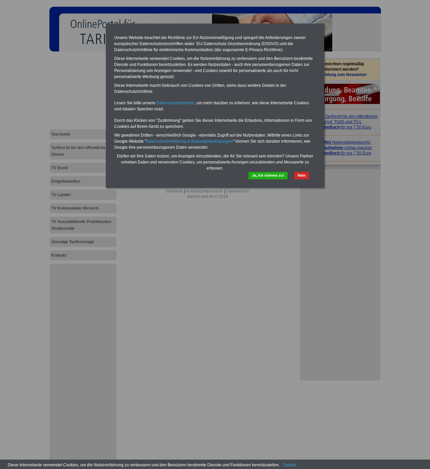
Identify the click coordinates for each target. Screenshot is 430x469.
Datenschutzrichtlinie (175, 103)
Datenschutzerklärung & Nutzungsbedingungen (189, 141)
